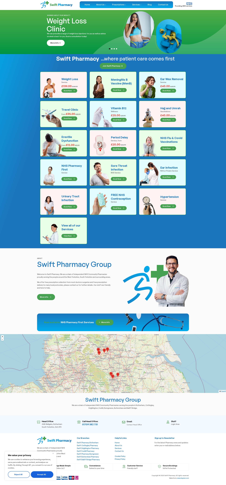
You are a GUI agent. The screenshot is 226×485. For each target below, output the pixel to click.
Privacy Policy (120, 459)
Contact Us (119, 451)
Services (118, 448)
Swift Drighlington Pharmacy (88, 448)
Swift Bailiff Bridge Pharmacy (88, 460)
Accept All (41, 474)
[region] (30, 465)
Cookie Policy (120, 456)
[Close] (54, 453)
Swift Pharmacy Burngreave (88, 454)
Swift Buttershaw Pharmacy (88, 457)
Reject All (18, 474)
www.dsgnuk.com (183, 478)
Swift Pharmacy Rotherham (87, 443)
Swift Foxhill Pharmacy (85, 451)
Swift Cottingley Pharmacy (87, 445)
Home (117, 443)
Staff (173, 421)
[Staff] (167, 422)
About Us (118, 445)
